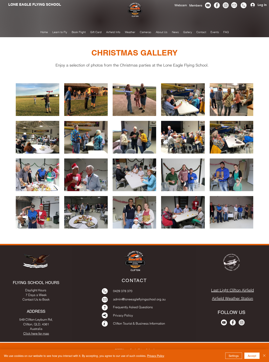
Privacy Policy (155, 356)
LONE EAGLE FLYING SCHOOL (34, 4)
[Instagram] (226, 5)
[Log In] (251, 5)
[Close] (264, 356)
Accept (252, 356)
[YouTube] (208, 5)
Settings (234, 356)
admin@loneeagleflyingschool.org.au (139, 299)
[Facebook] (217, 5)
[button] (187, 32)
